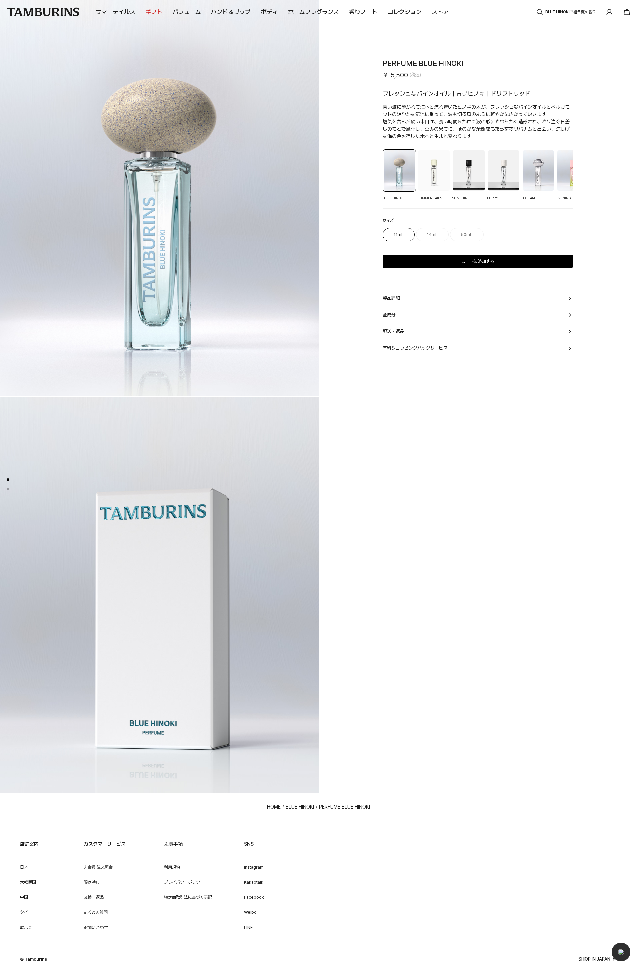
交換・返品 (94, 897)
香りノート (363, 11)
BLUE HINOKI (300, 807)
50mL (466, 234)
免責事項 (173, 844)
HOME (274, 807)
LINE (248, 927)
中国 (24, 897)
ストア (440, 11)
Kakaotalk (253, 882)
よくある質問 (96, 912)
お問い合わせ (96, 927)
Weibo (250, 912)
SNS (249, 844)
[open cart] (625, 12)
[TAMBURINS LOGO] (43, 12)
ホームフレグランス (313, 11)
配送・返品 (393, 331)
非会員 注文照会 (98, 867)
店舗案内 (29, 844)
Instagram (254, 867)
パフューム (187, 11)
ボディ (269, 11)
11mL (399, 234)
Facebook (254, 897)
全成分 (389, 314)
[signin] (609, 12)
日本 (24, 867)
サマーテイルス (115, 11)
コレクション (405, 11)
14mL (432, 234)
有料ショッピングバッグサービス (415, 348)
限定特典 (92, 882)
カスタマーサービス (105, 844)
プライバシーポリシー (184, 882)
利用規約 (172, 867)
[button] (621, 952)
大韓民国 (28, 882)
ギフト (154, 11)
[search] (539, 12)
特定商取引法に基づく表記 (188, 897)
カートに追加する (478, 261)
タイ (24, 912)
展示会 (26, 927)
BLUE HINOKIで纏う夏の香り (570, 12)
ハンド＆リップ (231, 11)
